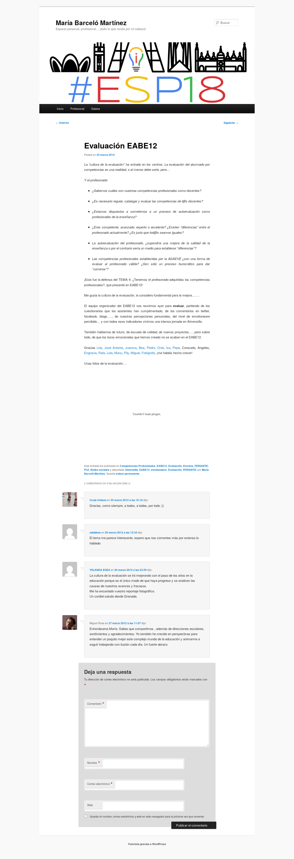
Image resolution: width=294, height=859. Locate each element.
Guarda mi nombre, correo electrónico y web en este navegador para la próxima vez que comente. (147, 816)
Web (90, 805)
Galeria (95, 109)
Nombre (93, 762)
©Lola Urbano (98, 500)
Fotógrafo (148, 352)
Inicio (60, 109)
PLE (86, 470)
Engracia (90, 352)
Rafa (101, 352)
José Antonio (113, 347)
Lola (110, 352)
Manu (118, 352)
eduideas (95, 532)
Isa (168, 347)
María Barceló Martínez (91, 22)
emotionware (159, 470)
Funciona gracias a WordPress (147, 844)
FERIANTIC (201, 466)
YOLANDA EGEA (100, 570)
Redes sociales (99, 470)
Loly (99, 347)
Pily (126, 352)
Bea (141, 347)
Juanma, (131, 347)
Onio (160, 347)
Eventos (188, 466)
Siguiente (231, 123)
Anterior (62, 123)
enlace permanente (127, 473)
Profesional (77, 109)
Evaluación (175, 466)
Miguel (135, 352)
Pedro (151, 347)
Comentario (95, 703)
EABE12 (162, 466)
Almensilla (131, 470)
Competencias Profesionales (137, 466)
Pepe (176, 347)
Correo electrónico (100, 783)
